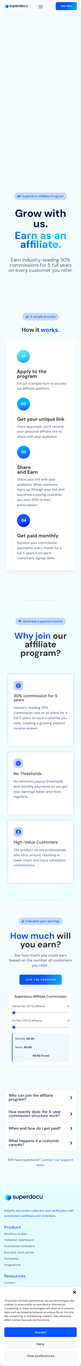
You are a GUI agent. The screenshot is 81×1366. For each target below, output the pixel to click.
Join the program (40, 979)
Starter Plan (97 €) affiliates (40, 1006)
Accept (40, 1332)
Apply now (40, 286)
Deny (40, 1344)
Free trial (66, 6)
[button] (74, 1292)
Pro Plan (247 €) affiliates (40, 1020)
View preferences (40, 1356)
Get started (40, 584)
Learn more (40, 299)
